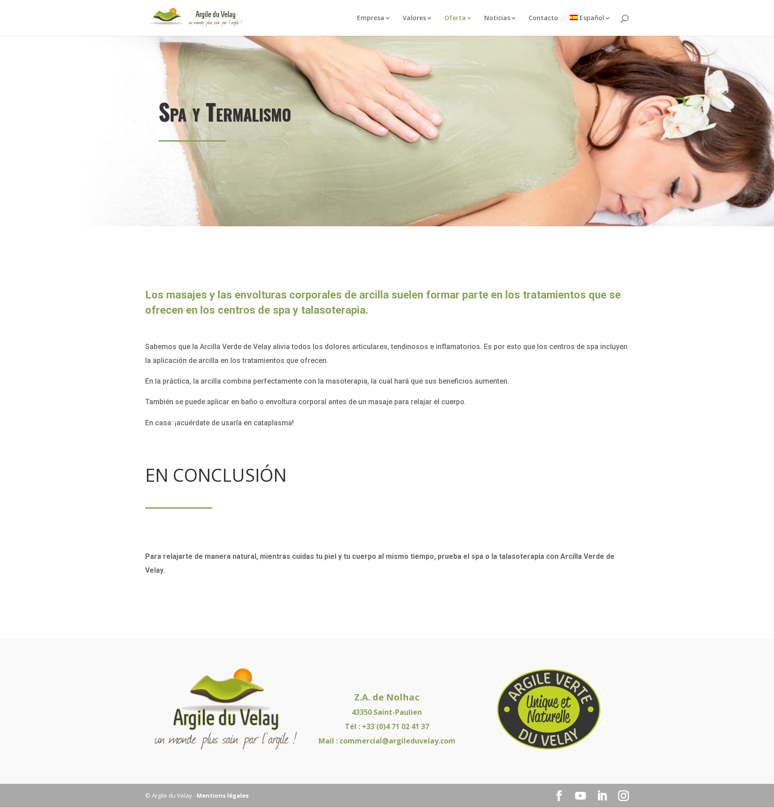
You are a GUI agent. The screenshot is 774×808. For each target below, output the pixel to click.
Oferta (455, 18)
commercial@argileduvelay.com (398, 741)
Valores (414, 18)
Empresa (370, 18)
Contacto (543, 18)
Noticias (497, 18)
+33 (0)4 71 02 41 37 (395, 726)
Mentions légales (223, 795)
